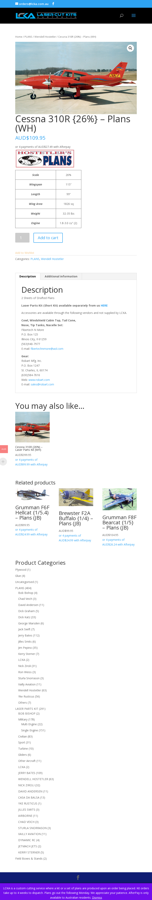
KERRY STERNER (29, 852)
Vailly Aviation (27, 684)
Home (18, 36)
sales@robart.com (42, 384)
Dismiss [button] (97, 897)
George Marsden (29, 623)
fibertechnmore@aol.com (47, 349)
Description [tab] (27, 276)
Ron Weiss (25, 672)
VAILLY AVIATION (29, 834)
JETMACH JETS (27, 846)
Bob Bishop (25, 593)
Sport (21, 742)
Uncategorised (24, 582)
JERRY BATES (26, 773)
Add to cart (48, 237)
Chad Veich (25, 599)
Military (23, 719)
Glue (18, 576)
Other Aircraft (27, 761)
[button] (130, 48)
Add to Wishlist (24, 253)
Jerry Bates (25, 635)
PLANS (28, 36)
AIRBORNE (25, 816)
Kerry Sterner (26, 654)
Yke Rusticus (26, 696)
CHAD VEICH (26, 822)
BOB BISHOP (26, 713)
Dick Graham (26, 611)
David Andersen (28, 605)
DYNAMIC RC (26, 840)
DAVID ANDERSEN (30, 791)
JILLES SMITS (26, 809)
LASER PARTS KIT (26, 709)
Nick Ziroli (24, 666)
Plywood (20, 569)
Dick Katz (24, 617)
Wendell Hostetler (45, 36)
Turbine (23, 748)
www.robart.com (39, 380)
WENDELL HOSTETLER (33, 779)
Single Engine (29, 730)
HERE (104, 305)
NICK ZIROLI (26, 785)
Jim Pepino (25, 648)
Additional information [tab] (61, 276)
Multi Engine (29, 724)
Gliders (22, 755)
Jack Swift (24, 629)
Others (22, 702)
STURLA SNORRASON (32, 828)
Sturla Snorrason (29, 678)
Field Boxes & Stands (29, 858)
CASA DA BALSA (28, 797)
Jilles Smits (25, 641)
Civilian (22, 736)
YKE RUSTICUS (27, 803)
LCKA (21, 660)
